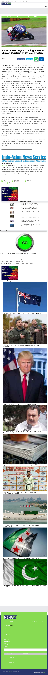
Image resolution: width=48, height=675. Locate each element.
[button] (23, 1)
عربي (20, 1)
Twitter (10, 659)
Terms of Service (7, 632)
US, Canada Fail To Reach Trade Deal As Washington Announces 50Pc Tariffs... (21, 525)
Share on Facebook (21, 59)
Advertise (6, 637)
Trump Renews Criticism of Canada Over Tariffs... (20, 404)
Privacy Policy (7, 634)
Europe (12, 16)
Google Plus (12, 661)
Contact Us (6, 635)
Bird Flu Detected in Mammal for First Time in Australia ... (23, 313)
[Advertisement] (24, 11)
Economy (43, 16)
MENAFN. (10, 671)
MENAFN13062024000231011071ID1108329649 (17, 149)
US (5, 16)
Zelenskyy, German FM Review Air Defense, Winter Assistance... (21, 345)
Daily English (7, 644)
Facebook (11, 657)
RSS (10, 666)
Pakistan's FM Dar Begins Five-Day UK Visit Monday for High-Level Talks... (24, 586)
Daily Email (11, 662)
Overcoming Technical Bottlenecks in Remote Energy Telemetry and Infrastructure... (17, 259)
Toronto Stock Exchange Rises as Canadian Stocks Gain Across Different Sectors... (16, 263)
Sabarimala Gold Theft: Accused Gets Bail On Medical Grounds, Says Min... (22, 432)
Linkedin (11, 664)
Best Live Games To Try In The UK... (7, 257)
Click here (12, 625)
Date (3, 58)
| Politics (35, 16)
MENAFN (5, 66)
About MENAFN (7, 639)
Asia (23, 16)
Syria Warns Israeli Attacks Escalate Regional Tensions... (22, 558)
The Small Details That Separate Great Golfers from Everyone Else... (13, 261)
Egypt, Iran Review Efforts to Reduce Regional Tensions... (23, 465)
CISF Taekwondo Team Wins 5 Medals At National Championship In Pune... (20, 492)
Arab (18, 16)
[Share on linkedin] (41, 59)
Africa (29, 16)
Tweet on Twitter (30, 59)
